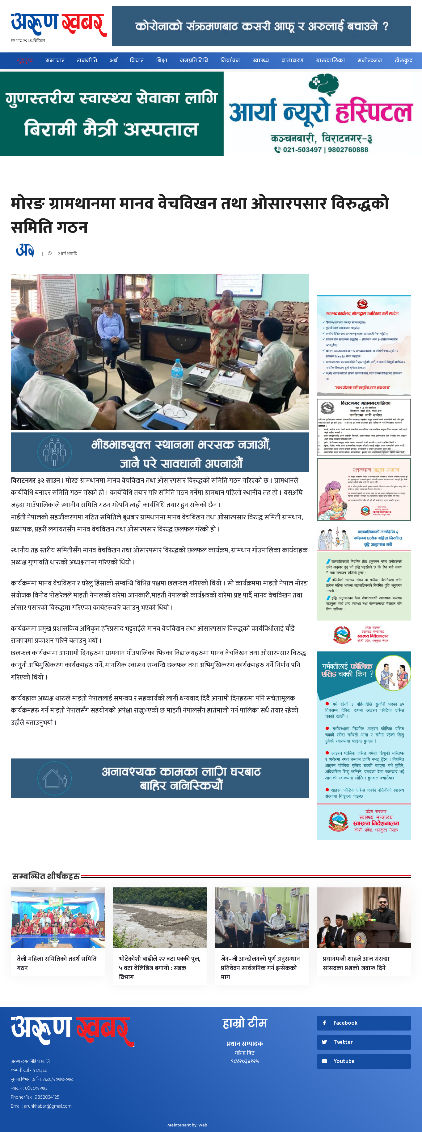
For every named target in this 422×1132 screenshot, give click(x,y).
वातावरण (292, 60)
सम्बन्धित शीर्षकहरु (46, 877)
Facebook (345, 1023)
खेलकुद (404, 60)
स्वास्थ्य (260, 60)
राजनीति (87, 60)
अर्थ (113, 60)
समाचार (55, 60)
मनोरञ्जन (369, 60)
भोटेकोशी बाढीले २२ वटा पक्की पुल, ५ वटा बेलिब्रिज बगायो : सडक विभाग (159, 968)
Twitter (343, 1042)
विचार (137, 60)
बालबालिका (330, 60)
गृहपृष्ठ (25, 60)
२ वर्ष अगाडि (66, 253)
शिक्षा (161, 60)
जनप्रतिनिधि (194, 60)
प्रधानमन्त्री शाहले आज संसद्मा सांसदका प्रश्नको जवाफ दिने (356, 963)
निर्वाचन (230, 60)
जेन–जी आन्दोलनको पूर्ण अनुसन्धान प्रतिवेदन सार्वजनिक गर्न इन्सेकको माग (260, 968)
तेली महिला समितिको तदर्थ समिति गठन (57, 963)
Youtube (344, 1061)
